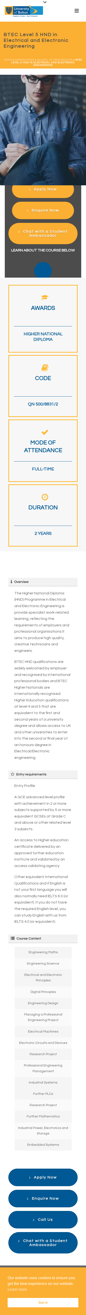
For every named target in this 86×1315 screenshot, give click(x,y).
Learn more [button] (17, 1289)
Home (8, 60)
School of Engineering (55, 60)
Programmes (24, 60)
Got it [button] (43, 1302)
